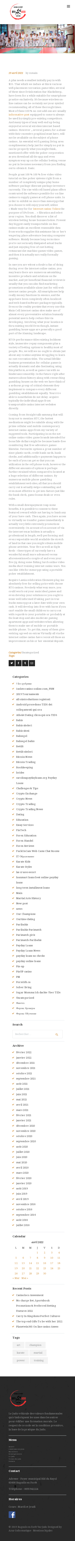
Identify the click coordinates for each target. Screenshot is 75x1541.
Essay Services (24, 825)
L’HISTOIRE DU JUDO (16, 1449)
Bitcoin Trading (26, 762)
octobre (24, 1073)
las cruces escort (26, 872)
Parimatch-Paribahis (29, 940)
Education (22, 819)
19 (16, 1268)
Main (19, 893)
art (18, 1345)
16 (44, 1263)
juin (21, 1094)
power (21, 1360)
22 (37, 1268)
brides (20, 772)
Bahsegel (21, 736)
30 (44, 1273)
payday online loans (28, 961)
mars (22, 1110)
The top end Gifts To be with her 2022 (39, 1321)
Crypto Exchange (27, 793)
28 (30, 1273)
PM (18, 976)
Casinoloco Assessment (29, 1295)
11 (59, 1257)
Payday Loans (24, 945)
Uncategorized (30, 652)
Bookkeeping (24, 767)
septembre (26, 1078)
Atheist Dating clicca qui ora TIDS (36, 715)
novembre (26, 1068)
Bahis (19, 720)
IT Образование (25, 856)
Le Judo (12, 1456)
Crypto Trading (26, 804)
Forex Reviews (25, 845)
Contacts (12, 1461)
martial (38, 1352)
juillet (23, 1089)
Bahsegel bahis (25, 741)
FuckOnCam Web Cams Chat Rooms (37, 851)
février (24, 1052)
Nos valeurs (13, 1452)
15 (37, 1263)
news (19, 908)
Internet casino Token (46, 208)
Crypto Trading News (29, 809)
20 (23, 1268)
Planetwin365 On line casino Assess (37, 1326)
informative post (19, 114)
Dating (20, 814)
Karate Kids (23, 861)
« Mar (16, 1278)
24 (51, 1268)
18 (59, 1263)
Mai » (25, 1278)
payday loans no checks (30, 955)
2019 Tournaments (27, 694)
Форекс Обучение (26, 1013)
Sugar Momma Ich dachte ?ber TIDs (38, 992)
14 (30, 1263)
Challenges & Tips (27, 788)
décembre (25, 1062)
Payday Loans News (28, 950)
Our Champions (26, 914)
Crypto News (24, 798)
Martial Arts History (28, 898)
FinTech (21, 830)
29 (37, 1273)
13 (23, 1263)
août (22, 1083)
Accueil (11, 1447)
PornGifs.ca (23, 982)
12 (16, 1263)
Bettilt (19, 746)
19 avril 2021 (16, 73)
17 (51, 1263)
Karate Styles (24, 866)
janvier (24, 1057)
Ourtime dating (25, 919)
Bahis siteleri (24, 725)
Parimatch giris (25, 934)
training (39, 1360)
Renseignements (15, 1454)
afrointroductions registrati (33, 699)
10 (51, 1257)
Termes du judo (15, 1459)
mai (21, 1099)
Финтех (20, 1003)
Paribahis (22, 924)
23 (44, 1268)
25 (59, 1268)
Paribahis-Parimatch (29, 929)
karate (20, 1352)
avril (22, 1104)
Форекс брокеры (25, 1008)
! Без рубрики (24, 683)
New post (22, 903)
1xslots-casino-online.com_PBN (35, 688)
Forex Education (26, 835)
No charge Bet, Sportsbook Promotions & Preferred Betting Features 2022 (36, 1306)
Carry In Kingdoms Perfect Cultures (38, 1316)
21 (30, 1268)
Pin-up (20, 966)
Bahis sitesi (22, 730)
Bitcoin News (24, 756)
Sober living (24, 987)
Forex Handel (24, 840)
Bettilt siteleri (24, 751)
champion (35, 1345)
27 (23, 1273)
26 (16, 1273)
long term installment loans (33, 887)
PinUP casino (24, 971)
